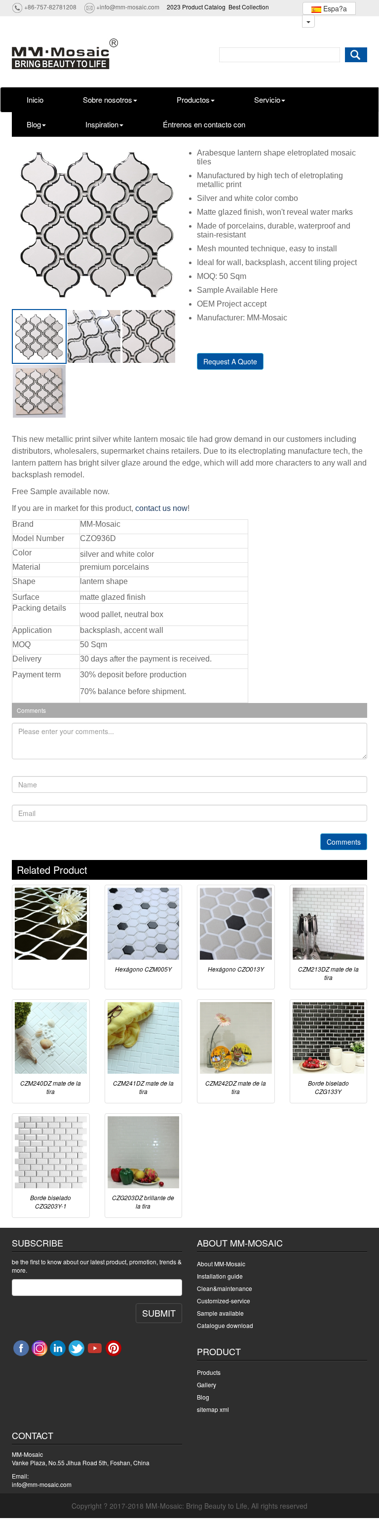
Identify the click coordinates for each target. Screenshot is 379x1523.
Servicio (267, 99)
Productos (193, 99)
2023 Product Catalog (196, 6)
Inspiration (101, 124)
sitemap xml (213, 1409)
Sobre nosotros (107, 99)
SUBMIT (159, 1312)
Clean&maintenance (224, 1288)
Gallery (206, 1384)
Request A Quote (230, 361)
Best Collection (248, 6)
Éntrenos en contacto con (204, 124)
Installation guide (220, 1276)
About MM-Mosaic (221, 1263)
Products (209, 1372)
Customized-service (223, 1300)
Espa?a (334, 8)
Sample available (220, 1313)
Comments (344, 842)
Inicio (35, 99)
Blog (34, 124)
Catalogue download (225, 1325)
